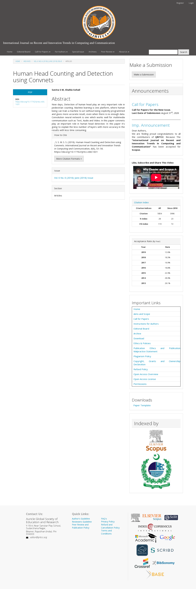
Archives (92, 51)
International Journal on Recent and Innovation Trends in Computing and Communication (59, 42)
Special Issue (78, 51)
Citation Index (141, 202)
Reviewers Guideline (82, 521)
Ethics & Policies (142, 343)
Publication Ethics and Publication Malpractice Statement (157, 350)
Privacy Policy (108, 521)
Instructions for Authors (146, 323)
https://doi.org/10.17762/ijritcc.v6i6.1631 (30, 103)
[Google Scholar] (167, 537)
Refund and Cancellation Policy (110, 526)
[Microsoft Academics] (146, 537)
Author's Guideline (81, 518)
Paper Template (142, 405)
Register (180, 3)
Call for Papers (145, 104)
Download (139, 338)
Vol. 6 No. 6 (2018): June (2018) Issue (48, 61)
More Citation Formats (68, 158)
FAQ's (104, 518)
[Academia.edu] (142, 550)
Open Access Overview (146, 374)
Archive (137, 333)
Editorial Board (23, 51)
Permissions (140, 383)
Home (9, 51)
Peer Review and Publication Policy (80, 526)
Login (191, 3)
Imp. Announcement (151, 125)
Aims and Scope (142, 313)
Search (183, 51)
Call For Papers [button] (42, 51)
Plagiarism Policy (142, 356)
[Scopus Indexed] (156, 440)
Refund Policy (141, 369)
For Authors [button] (60, 51)
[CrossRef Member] (142, 562)
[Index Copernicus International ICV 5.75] (154, 527)
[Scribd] (161, 550)
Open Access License (145, 379)
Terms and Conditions (106, 532)
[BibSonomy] (163, 562)
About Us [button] (123, 51)
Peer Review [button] (107, 51)
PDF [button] (30, 92)
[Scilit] (171, 517)
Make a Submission (144, 74)
